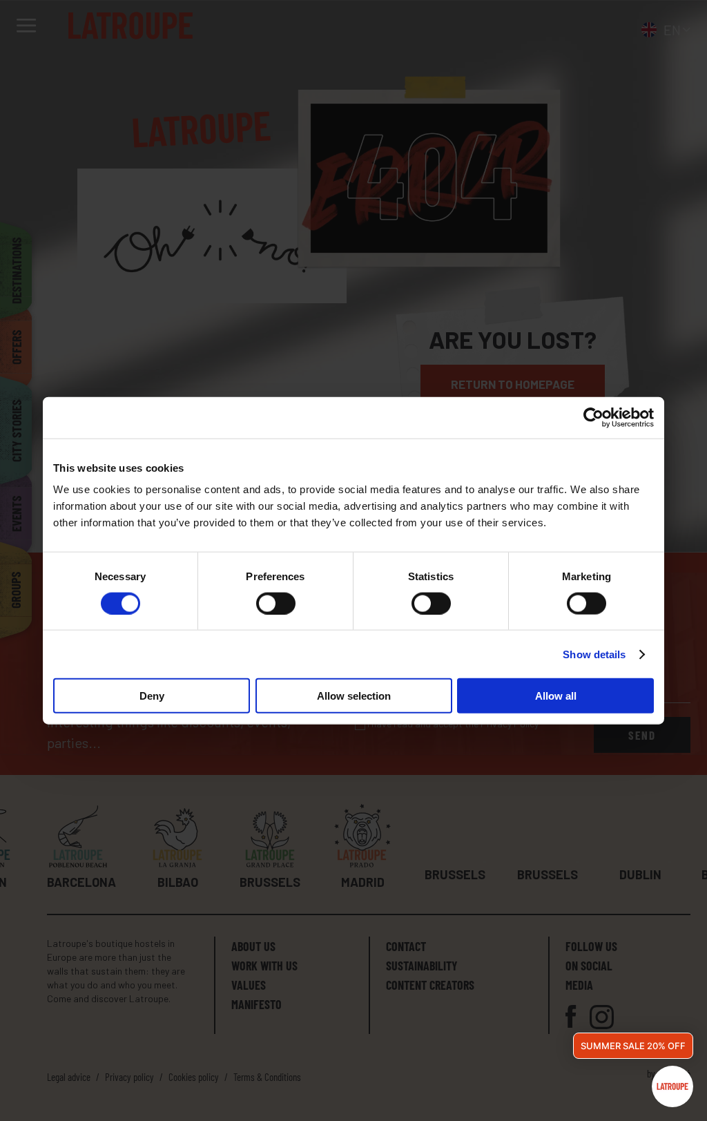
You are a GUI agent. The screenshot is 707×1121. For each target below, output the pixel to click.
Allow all (556, 696)
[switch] (276, 603)
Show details (594, 654)
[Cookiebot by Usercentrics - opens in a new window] (593, 417)
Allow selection (354, 696)
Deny (151, 696)
